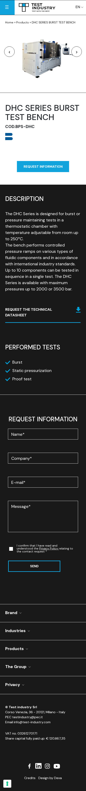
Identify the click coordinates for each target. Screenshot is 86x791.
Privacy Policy (49, 548)
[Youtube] (56, 765)
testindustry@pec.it (27, 717)
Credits (29, 778)
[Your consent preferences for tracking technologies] (7, 784)
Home (9, 22)
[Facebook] (29, 765)
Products (22, 22)
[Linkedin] (38, 765)
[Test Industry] (37, 6)
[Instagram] (47, 765)
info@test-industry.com (32, 722)
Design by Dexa (50, 778)
